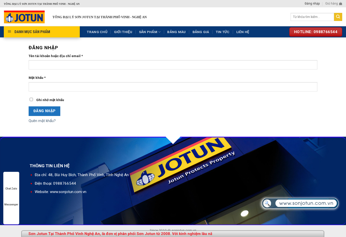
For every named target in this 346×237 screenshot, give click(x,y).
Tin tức (223, 32)
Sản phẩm (148, 32)
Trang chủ (97, 32)
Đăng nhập (44, 111)
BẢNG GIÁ (201, 32)
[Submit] (338, 17)
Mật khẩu (37, 78)
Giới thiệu (123, 32)
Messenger (11, 204)
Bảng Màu (176, 32)
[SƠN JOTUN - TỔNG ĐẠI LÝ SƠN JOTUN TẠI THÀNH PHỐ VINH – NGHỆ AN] (24, 17)
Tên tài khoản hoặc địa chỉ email (56, 56)
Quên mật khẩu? (42, 120)
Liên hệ (242, 32)
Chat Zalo (11, 188)
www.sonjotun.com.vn (68, 191)
